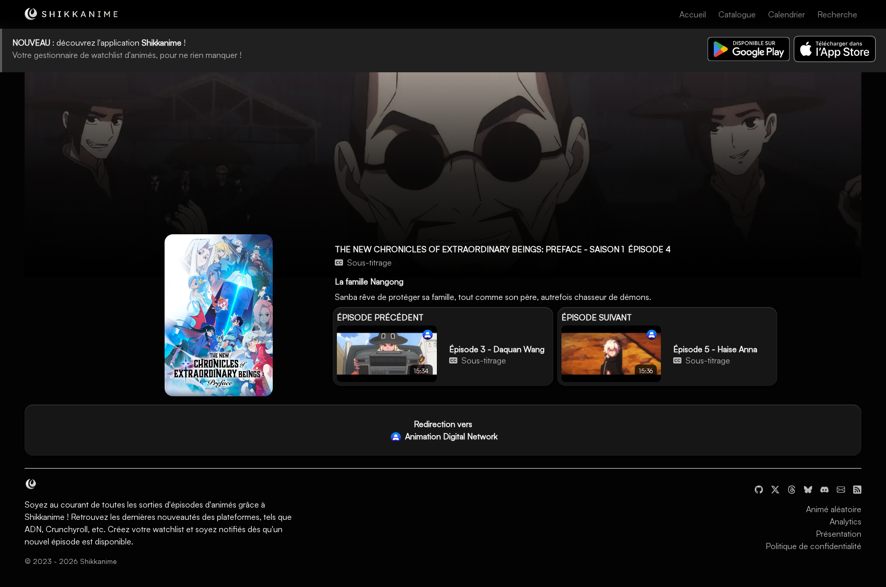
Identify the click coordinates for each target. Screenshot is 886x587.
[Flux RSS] (857, 488)
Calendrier (786, 14)
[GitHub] (759, 488)
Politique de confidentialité (813, 546)
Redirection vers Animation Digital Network (450, 430)
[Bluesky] (808, 488)
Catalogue (737, 14)
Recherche (837, 14)
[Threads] (792, 488)
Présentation (838, 534)
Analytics (845, 521)
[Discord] (824, 488)
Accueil (692, 14)
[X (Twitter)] (775, 488)
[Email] (841, 488)
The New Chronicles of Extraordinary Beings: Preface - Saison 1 (479, 249)
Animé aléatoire (833, 509)
